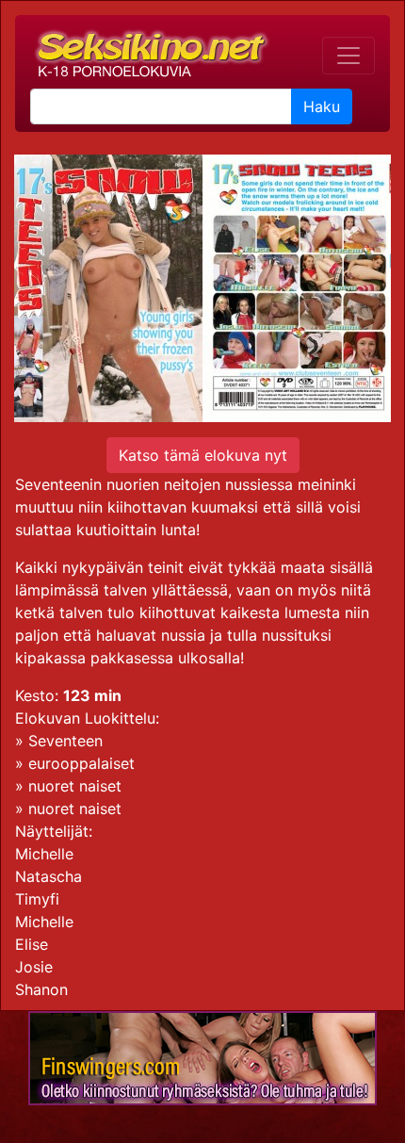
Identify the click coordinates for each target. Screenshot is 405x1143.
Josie (34, 966)
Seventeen (65, 740)
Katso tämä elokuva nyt (203, 455)
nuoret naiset (75, 785)
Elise (31, 944)
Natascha (48, 876)
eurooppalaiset (81, 763)
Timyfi (37, 899)
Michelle (44, 853)
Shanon (41, 989)
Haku (321, 106)
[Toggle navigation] (348, 55)
